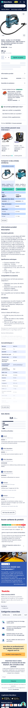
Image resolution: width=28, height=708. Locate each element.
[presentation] (23, 546)
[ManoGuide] (23, 704)
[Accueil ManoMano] (7, 2)
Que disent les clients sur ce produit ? (12, 113)
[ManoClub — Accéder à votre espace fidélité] (16, 2)
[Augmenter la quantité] (8, 57)
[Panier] (24, 2)
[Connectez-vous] (20, 2)
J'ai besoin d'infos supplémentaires (11, 117)
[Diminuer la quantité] (2, 57)
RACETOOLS (8, 123)
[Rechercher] (5, 6)
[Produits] (2, 6)
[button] (13, 95)
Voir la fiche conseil (19, 584)
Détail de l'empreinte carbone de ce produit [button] (11, 545)
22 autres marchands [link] (17, 123)
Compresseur (5, 608)
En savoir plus (16, 689)
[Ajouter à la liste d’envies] (24, 35)
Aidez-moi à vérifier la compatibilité (11, 110)
